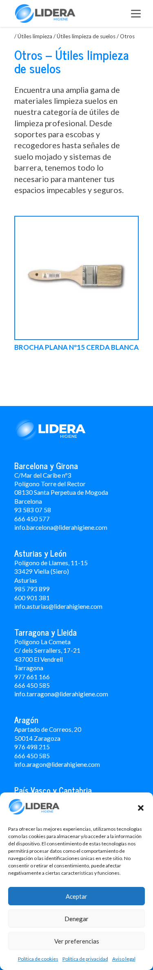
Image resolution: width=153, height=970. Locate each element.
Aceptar (76, 896)
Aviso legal (123, 959)
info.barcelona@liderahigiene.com (60, 527)
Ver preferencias (76, 941)
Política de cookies (38, 959)
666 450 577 (32, 518)
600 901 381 (32, 597)
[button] (141, 808)
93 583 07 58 (32, 510)
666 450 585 (32, 755)
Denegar (76, 918)
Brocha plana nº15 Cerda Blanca (76, 347)
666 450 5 (28, 685)
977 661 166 (32, 676)
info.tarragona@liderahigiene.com (61, 694)
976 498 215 (32, 747)
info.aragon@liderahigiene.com (57, 764)
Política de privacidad (85, 959)
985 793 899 (32, 589)
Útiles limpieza (35, 36)
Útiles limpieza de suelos (86, 36)
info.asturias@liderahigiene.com (58, 606)
